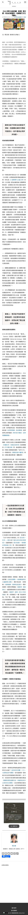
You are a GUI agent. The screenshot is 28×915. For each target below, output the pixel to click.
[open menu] (25, 2)
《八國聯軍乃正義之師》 (16, 180)
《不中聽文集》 (8, 447)
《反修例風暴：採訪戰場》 (14, 430)
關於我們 (14, 908)
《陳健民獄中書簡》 (17, 452)
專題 (25, 17)
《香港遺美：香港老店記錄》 (13, 584)
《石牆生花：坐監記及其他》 (11, 445)
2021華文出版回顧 (18, 17)
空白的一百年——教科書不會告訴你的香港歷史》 (14, 540)
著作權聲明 (14, 910)
